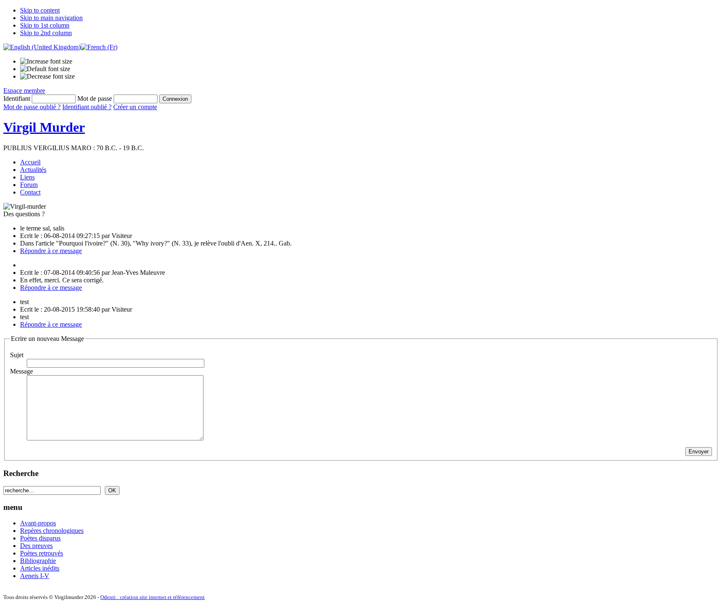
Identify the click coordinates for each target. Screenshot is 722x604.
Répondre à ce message (51, 250)
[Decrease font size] (47, 76)
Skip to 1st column (44, 25)
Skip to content (40, 10)
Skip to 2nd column (46, 32)
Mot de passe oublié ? (32, 106)
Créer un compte (135, 106)
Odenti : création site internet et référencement (152, 597)
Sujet (16, 354)
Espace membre (24, 90)
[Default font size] (45, 69)
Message (21, 371)
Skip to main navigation (51, 17)
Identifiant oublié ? (87, 106)
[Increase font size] (46, 61)
